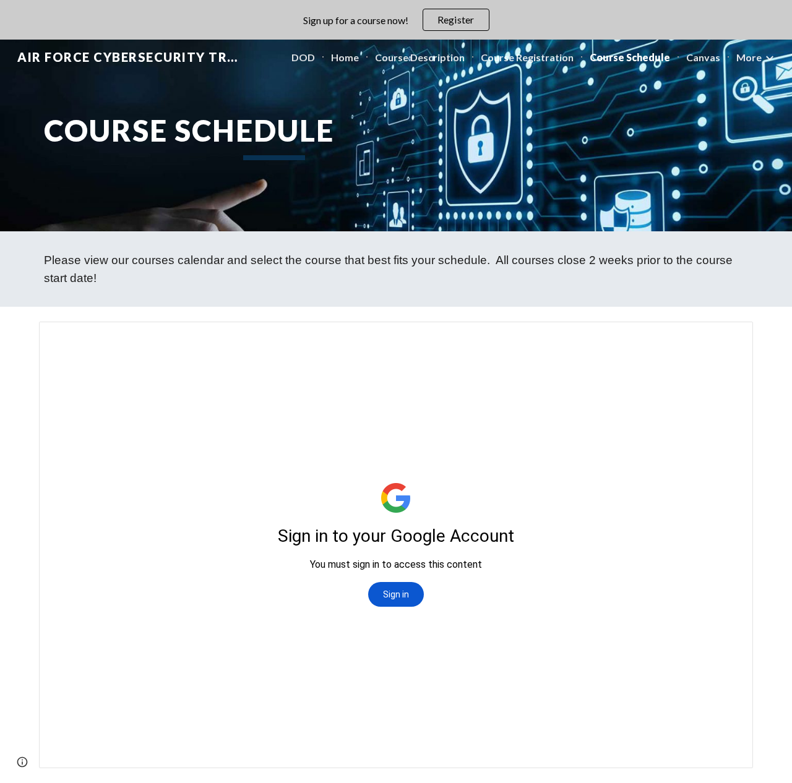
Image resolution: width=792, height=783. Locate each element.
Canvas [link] (703, 57)
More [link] (749, 57)
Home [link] (345, 57)
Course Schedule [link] (630, 57)
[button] (22, 762)
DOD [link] (303, 57)
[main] (274, 135)
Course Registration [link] (527, 57)
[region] (396, 20)
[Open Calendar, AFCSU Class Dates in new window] (729, 338)
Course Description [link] (420, 57)
